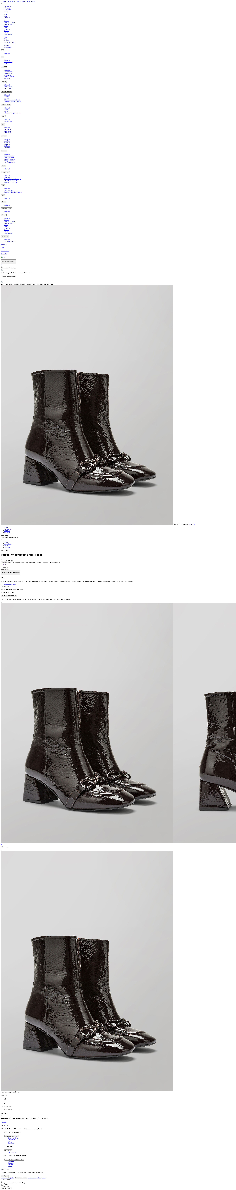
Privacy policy (42, 1178)
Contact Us (11, 1139)
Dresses (3, 81)
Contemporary (8, 62)
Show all (7, 53)
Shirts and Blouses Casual (12, 100)
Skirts (3, 124)
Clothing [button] (6, 8)
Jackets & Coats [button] (9, 24)
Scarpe (3, 165)
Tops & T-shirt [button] (8, 34)
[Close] (15, 268)
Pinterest (10, 1164)
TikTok (10, 1166)
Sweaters (7, 144)
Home (6, 527)
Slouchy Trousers (9, 159)
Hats (2, 195)
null (2, 50)
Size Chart (11, 1143)
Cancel (9, 1188)
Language (6, 1186)
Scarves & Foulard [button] (9, 42)
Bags (2, 185)
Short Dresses (8, 86)
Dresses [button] (6, 21)
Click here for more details (8, 584)
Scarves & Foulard (6, 208)
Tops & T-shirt (5, 172)
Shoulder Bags (8, 190)
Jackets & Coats (5, 104)
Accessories (4, 236)
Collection (7, 78)
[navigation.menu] (1, 3)
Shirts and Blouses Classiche (12, 101)
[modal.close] (1, 1115)
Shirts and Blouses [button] (9, 22)
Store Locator (12, 1152)
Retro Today (8, 75)
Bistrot (6, 63)
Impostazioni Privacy (21, 1178)
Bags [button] (5, 37)
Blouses (6, 96)
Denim (3, 116)
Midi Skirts (7, 131)
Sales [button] (5, 11)
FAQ (9, 1141)
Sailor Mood (8, 73)
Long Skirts (7, 129)
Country (5, 1184)
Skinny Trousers (9, 157)
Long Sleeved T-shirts (10, 180)
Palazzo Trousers (9, 156)
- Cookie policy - (33, 1178)
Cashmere (7, 142)
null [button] (5, 14)
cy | (4, 1176)
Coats (6, 111)
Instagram (11, 1163)
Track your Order (13, 1138)
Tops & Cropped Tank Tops (12, 179)
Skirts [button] (6, 27)
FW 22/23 (4, 67)
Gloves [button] (6, 40)
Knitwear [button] (7, 29)
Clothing (3, 215)
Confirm (3, 1188)
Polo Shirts (7, 177)
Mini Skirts (7, 132)
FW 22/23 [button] (7, 18)
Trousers (3, 151)
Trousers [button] (6, 31)
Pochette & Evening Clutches (13, 192)
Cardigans (7, 141)
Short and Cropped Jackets (12, 113)
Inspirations (7, 529)
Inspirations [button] (7, 6)
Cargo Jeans (8, 121)
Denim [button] (6, 26)
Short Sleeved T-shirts (10, 182)
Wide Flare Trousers (10, 162)
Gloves (3, 202)
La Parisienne (8, 72)
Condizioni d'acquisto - (7, 1178)
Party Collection (9, 76)
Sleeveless (7, 147)
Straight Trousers (9, 161)
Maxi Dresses (8, 88)
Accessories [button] (7, 9)
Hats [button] (5, 39)
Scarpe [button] (6, 32)
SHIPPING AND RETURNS (8, 596)
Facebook (11, 1161)
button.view (192, 524)
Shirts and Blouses (6, 91)
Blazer (6, 109)
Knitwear (3, 136)
